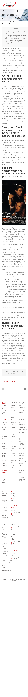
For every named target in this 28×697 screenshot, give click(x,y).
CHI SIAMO (13, 433)
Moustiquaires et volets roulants (23, 431)
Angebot (13, 465)
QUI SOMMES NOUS (13, 417)
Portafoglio (14, 439)
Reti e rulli (22, 448)
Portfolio (13, 453)
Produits (13, 421)
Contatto (13, 441)
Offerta (12, 438)
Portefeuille (14, 426)
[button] (3, 389)
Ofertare (13, 407)
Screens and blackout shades (22, 463)
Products (13, 448)
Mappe (12, 467)
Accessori (21, 446)
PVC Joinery (22, 455)
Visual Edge (14, 580)
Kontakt (13, 469)
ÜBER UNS (13, 460)
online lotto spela (12, 86)
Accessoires (22, 427)
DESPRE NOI (14, 402)
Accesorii (21, 410)
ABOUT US (13, 447)
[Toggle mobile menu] (25, 2)
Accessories (22, 460)
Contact (13, 410)
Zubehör (21, 477)
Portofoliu (13, 409)
